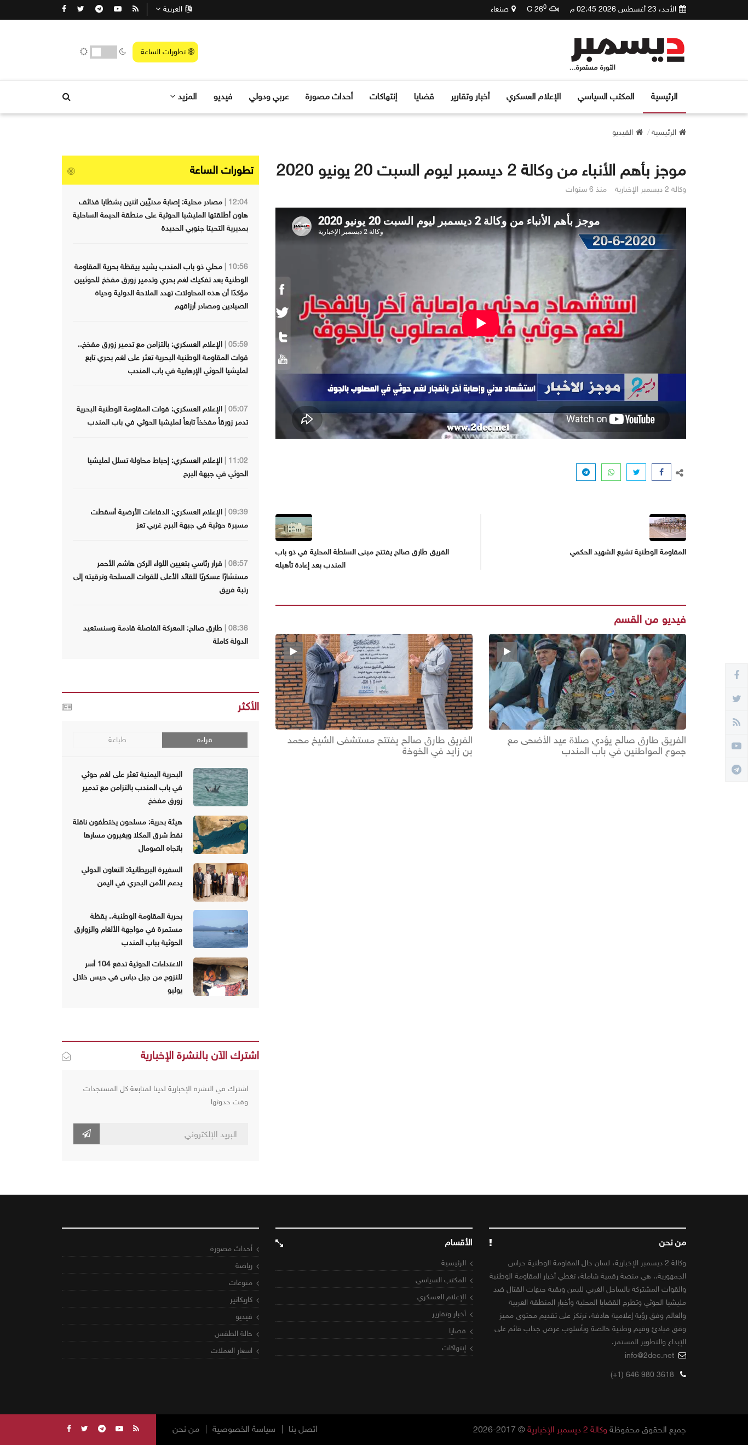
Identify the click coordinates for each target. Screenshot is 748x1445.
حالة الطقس (233, 1333)
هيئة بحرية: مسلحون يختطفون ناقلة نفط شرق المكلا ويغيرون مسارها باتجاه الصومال (127, 835)
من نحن (185, 1429)
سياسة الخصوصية (243, 1429)
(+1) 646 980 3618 (642, 1374)
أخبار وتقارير (470, 96)
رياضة (243, 1265)
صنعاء (500, 9)
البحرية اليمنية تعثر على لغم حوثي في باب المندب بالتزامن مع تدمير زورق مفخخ (132, 787)
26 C (536, 8)
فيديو (223, 96)
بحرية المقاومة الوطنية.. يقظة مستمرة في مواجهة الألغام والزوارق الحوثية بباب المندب (128, 929)
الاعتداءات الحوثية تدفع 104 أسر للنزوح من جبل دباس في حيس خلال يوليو (127, 977)
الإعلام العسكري (534, 96)
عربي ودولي (269, 96)
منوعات (240, 1282)
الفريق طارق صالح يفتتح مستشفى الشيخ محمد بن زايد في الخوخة (380, 746)
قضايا (424, 96)
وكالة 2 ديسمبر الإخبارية (567, 1429)
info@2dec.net (649, 1355)
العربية (172, 9)
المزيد (187, 96)
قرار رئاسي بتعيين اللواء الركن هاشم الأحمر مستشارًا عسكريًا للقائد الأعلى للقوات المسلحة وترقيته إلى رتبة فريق (160, 576)
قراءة (204, 740)
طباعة (117, 740)
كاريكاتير (241, 1299)
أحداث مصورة (329, 96)
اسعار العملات (231, 1350)
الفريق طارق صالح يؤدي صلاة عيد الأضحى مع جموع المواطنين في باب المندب (597, 746)
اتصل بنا (303, 1429)
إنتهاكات (384, 96)
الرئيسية (664, 96)
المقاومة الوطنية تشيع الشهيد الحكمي (628, 552)
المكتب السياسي (606, 96)
